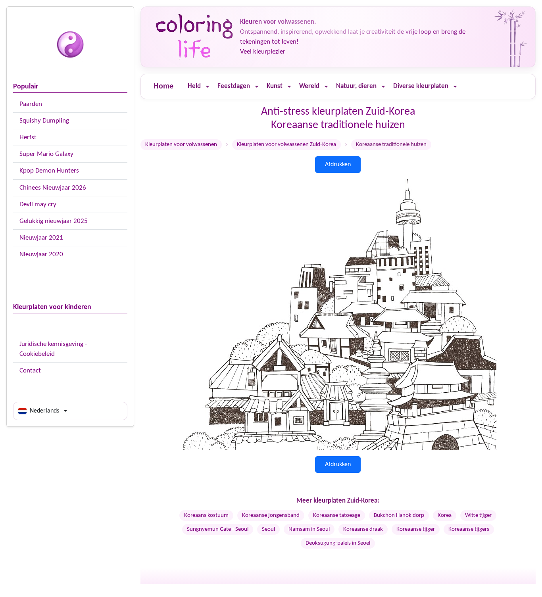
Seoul (268, 529)
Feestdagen (233, 86)
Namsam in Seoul (309, 529)
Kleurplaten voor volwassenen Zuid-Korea (286, 145)
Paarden (30, 104)
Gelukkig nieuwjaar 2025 (53, 221)
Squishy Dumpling (44, 120)
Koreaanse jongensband (271, 515)
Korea (445, 515)
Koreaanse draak (363, 529)
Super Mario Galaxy (46, 154)
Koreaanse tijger (415, 529)
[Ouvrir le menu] (207, 87)
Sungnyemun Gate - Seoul (217, 529)
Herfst (28, 137)
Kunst (275, 86)
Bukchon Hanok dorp (399, 515)
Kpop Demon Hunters (49, 170)
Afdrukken (338, 164)
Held (194, 86)
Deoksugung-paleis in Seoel (338, 543)
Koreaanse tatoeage (336, 515)
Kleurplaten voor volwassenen (181, 145)
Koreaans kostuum (206, 515)
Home (163, 86)
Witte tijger (478, 515)
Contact (30, 370)
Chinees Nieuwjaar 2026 (52, 187)
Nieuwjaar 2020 (41, 254)
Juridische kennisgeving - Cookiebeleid (53, 349)
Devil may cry (37, 204)
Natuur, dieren (356, 86)
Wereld (309, 86)
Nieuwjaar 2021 (41, 237)
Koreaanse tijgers (468, 529)
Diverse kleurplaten (420, 86)
